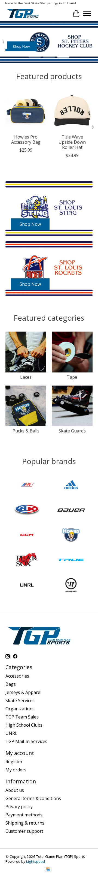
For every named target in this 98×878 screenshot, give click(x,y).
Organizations (20, 709)
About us (14, 790)
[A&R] (27, 485)
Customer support (24, 831)
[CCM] (27, 535)
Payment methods (23, 815)
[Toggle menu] (87, 13)
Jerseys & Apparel (23, 692)
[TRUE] (71, 561)
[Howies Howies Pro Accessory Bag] (25, 110)
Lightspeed (35, 861)
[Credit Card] (48, 870)
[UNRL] (27, 586)
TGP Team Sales (22, 717)
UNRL (11, 733)
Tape (72, 377)
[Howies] (71, 535)
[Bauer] (71, 510)
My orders (15, 770)
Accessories (17, 676)
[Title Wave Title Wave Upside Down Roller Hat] (72, 110)
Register (14, 762)
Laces (26, 377)
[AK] (27, 510)
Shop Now (21, 46)
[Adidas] (71, 485)
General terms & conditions (33, 798)
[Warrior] (71, 586)
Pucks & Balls (26, 431)
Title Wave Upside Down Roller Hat (72, 142)
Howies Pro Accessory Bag (26, 139)
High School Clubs (23, 725)
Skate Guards (72, 431)
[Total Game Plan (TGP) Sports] (22, 13)
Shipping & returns (24, 823)
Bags (10, 684)
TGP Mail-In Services (26, 741)
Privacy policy (19, 807)
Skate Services (20, 700)
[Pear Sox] (27, 561)
